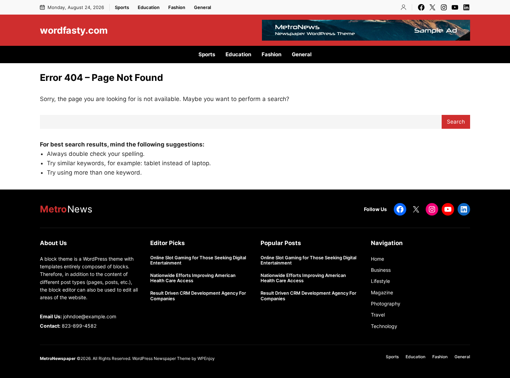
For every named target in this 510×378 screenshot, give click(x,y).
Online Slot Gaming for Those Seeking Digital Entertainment (198, 260)
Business (381, 270)
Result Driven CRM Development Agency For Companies (198, 296)
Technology (384, 326)
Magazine (382, 292)
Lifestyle (380, 281)
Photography (385, 303)
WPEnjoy (206, 358)
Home (377, 259)
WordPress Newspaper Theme (161, 358)
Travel (378, 315)
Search (456, 121)
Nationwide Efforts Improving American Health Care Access (193, 278)
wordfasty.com (74, 30)
